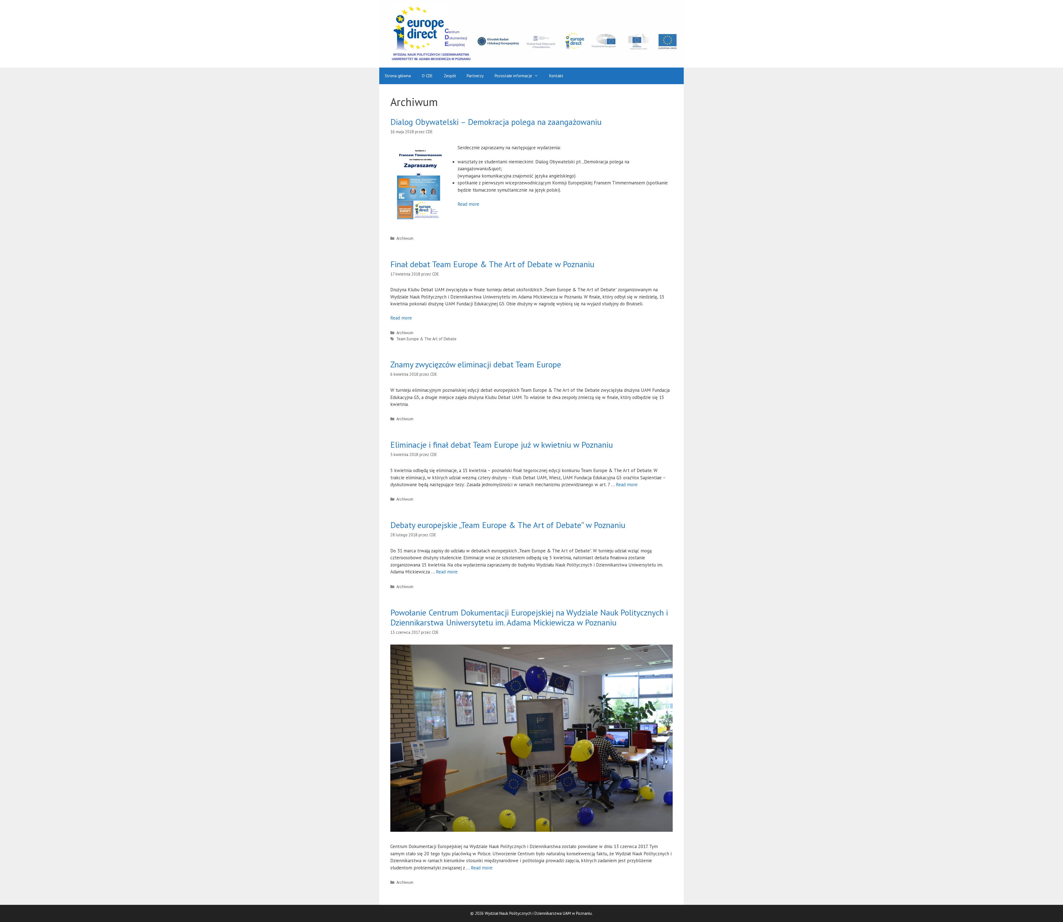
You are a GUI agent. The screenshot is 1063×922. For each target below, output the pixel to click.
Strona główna (398, 75)
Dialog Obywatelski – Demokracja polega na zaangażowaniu (496, 121)
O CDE (427, 75)
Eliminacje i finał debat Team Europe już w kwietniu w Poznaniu (501, 444)
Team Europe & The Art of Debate (426, 338)
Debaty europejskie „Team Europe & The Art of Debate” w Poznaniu (507, 524)
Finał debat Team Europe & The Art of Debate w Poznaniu (492, 264)
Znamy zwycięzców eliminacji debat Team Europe (475, 364)
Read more (468, 204)
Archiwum (404, 238)
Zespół (450, 75)
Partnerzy (475, 75)
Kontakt (556, 75)
